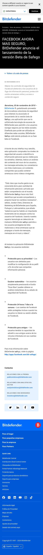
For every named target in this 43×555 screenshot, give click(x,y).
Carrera (5, 486)
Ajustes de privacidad (9, 524)
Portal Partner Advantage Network (14, 469)
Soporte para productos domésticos (15, 476)
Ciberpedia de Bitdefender (11, 465)
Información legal (8, 505)
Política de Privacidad (10, 509)
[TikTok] (31, 497)
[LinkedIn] (14, 497)
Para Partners (8, 446)
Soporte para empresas (10, 479)
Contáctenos (6, 520)
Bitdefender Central (9, 458)
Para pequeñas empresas (13, 438)
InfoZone (5, 489)
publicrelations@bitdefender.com (19, 377)
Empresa (5, 516)
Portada (5, 27)
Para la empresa (9, 442)
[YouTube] (20, 497)
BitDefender (9, 108)
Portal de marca (8, 472)
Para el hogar (7, 434)
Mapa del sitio (7, 513)
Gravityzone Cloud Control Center (14, 462)
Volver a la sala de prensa (17, 73)
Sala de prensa (15, 27)
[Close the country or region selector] (40, 4)
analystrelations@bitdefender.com (20, 387)
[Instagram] (25, 497)
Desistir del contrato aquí (11, 527)
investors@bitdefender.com (17, 396)
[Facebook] (3, 497)
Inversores (6, 482)
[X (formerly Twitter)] (9, 497)
